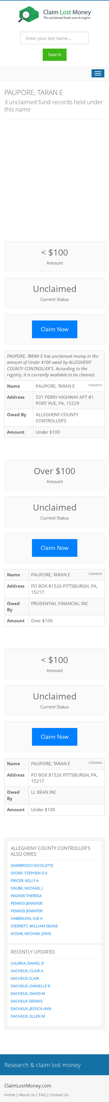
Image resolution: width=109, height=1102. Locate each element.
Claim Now (55, 329)
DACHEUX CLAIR (25, 978)
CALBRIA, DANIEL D (27, 963)
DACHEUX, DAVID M (28, 993)
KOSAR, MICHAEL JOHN (31, 933)
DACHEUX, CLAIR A (27, 970)
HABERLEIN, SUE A (26, 918)
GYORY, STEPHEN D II (29, 873)
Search (54, 54)
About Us (27, 1094)
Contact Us (59, 1094)
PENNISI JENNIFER (26, 903)
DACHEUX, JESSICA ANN (31, 1008)
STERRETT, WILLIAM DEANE (34, 926)
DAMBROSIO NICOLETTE (32, 865)
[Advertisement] (54, 179)
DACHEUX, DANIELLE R (30, 985)
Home (9, 1094)
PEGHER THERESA (26, 895)
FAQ (42, 1094)
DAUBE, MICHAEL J (26, 888)
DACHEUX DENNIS (26, 1001)
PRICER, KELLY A (25, 880)
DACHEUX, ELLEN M (28, 1016)
